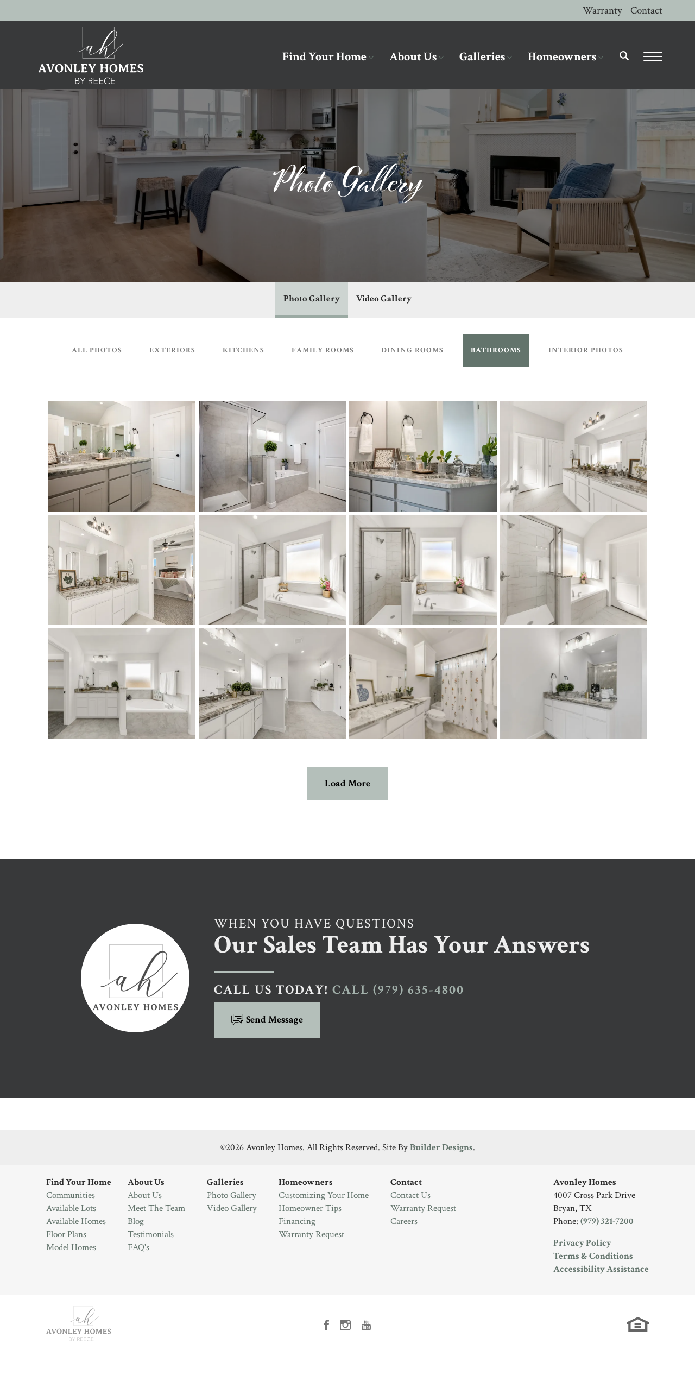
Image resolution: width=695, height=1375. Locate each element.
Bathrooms (496, 350)
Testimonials (151, 1234)
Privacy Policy (582, 1243)
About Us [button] (413, 57)
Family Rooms (323, 350)
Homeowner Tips (310, 1208)
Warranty (602, 10)
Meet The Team (156, 1208)
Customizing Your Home (324, 1195)
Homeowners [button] (562, 57)
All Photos (97, 350)
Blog (136, 1221)
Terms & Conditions (593, 1256)
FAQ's (138, 1247)
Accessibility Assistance (601, 1269)
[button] (624, 63)
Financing (297, 1221)
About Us (146, 1182)
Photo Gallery (311, 299)
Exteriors (172, 350)
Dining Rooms (412, 350)
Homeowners (306, 1182)
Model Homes (71, 1247)
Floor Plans (66, 1234)
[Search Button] (624, 55)
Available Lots (71, 1208)
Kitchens (243, 350)
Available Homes (76, 1221)
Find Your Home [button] (324, 57)
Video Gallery (384, 299)
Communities (70, 1195)
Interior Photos (585, 350)
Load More (347, 783)
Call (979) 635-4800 (398, 989)
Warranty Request (311, 1234)
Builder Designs (441, 1147)
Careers (404, 1221)
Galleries (225, 1182)
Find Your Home (78, 1182)
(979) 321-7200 (607, 1221)
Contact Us (410, 1195)
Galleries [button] (482, 57)
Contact (646, 10)
